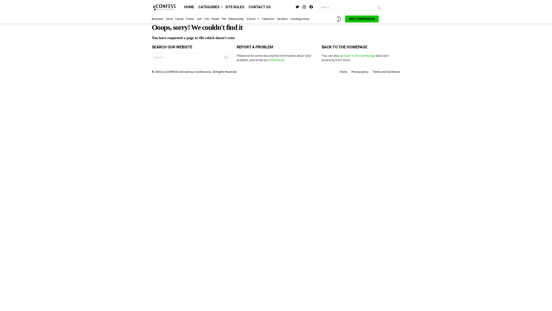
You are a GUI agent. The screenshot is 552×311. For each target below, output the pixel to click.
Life (206, 19)
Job (199, 19)
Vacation (282, 19)
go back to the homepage (357, 55)
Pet (224, 19)
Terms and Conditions (386, 71)
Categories (209, 7)
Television (268, 19)
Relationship (236, 19)
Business (157, 19)
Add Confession (362, 19)
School (251, 19)
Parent (215, 19)
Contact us (260, 7)
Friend (190, 19)
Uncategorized (299, 19)
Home (189, 7)
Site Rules (234, 7)
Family (179, 19)
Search (379, 8)
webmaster (277, 60)
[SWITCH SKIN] (339, 19)
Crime (169, 19)
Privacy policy (359, 71)
